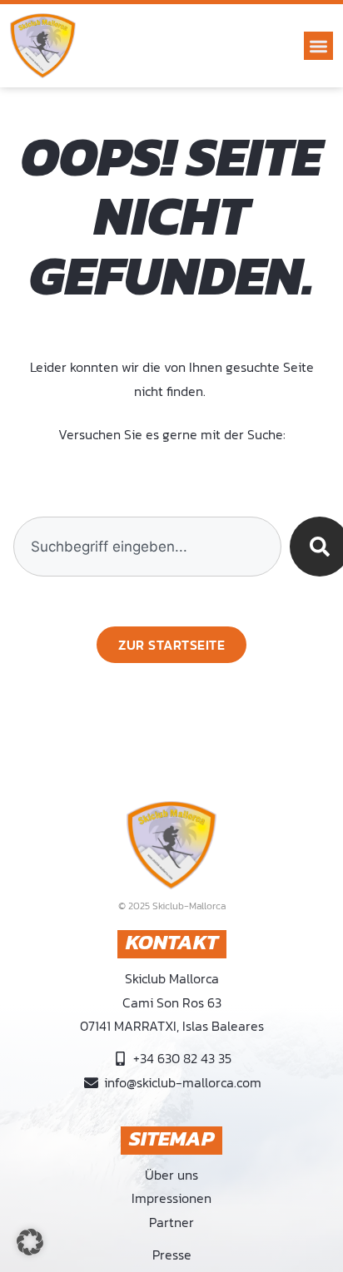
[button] (318, 46)
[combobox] (147, 547)
